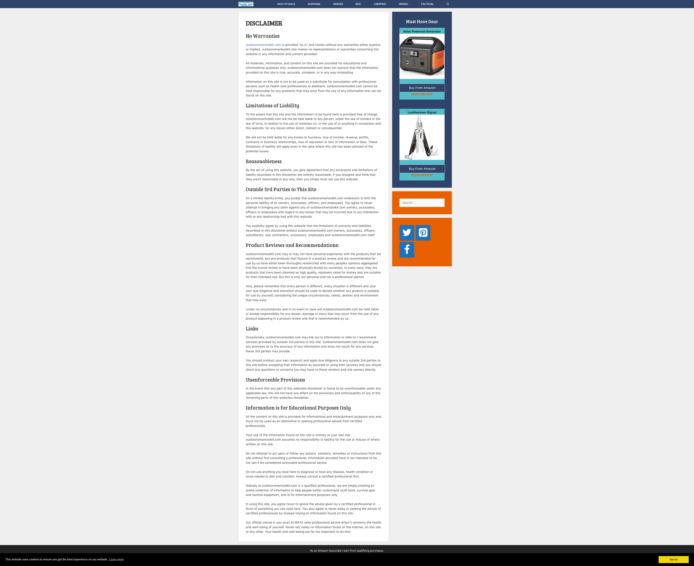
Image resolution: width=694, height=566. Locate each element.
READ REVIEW (422, 94)
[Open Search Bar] (447, 4)
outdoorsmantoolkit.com (263, 45)
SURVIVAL (314, 4)
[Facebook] (406, 250)
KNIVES (338, 4)
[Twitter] (406, 233)
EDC (358, 4)
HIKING (403, 4)
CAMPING (380, 4)
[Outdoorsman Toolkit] (247, 4)
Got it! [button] (674, 559)
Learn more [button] (116, 559)
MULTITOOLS (286, 4)
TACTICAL (427, 4)
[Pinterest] (423, 233)
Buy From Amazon (422, 88)
